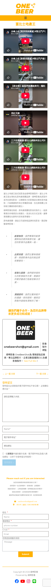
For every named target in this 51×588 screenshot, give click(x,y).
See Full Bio (30, 361)
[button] (25, 18)
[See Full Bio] (37, 361)
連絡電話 (6, 521)
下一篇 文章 (42, 374)
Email (5, 530)
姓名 (4, 512)
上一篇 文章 (9, 374)
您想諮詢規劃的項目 (10, 538)
